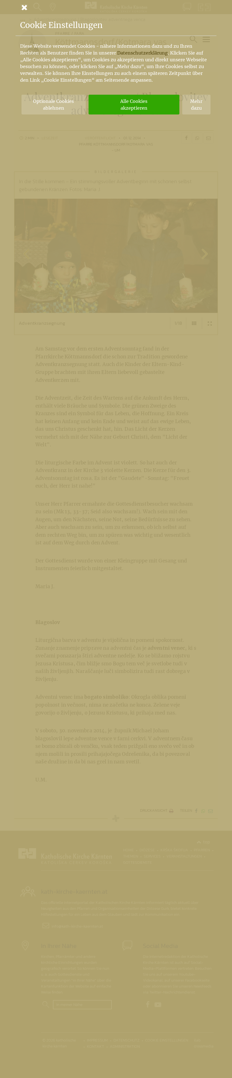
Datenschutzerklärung (142, 53)
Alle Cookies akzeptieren (133, 104)
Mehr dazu (196, 104)
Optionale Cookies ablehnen (53, 104)
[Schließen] (116, 7)
